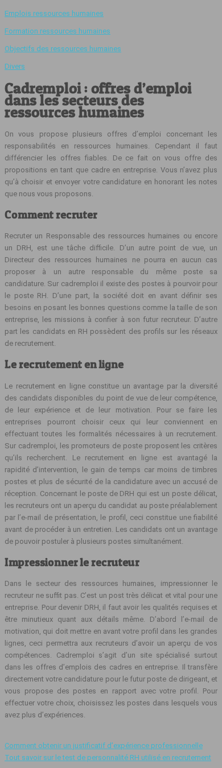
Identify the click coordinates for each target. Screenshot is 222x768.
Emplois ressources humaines (54, 13)
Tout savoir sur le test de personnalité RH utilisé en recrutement (108, 757)
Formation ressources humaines (57, 31)
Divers (15, 66)
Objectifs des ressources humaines (63, 48)
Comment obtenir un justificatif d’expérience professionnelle (104, 745)
